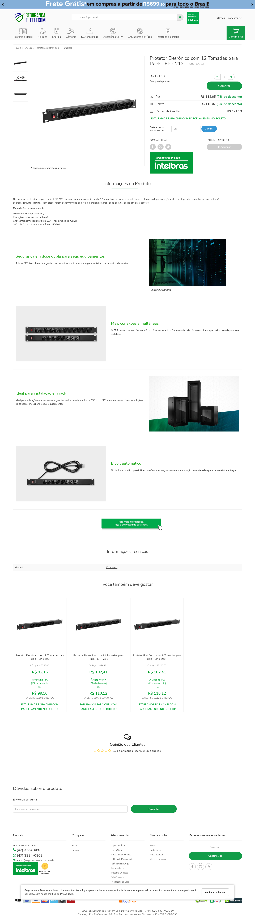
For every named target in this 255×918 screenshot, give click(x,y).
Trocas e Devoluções (121, 854)
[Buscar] (180, 17)
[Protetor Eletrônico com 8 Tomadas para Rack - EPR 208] (39, 624)
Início (74, 845)
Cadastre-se (234, 18)
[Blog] (209, 867)
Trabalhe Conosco (119, 872)
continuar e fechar (215, 892)
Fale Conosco (117, 877)
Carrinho (76, 850)
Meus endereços (158, 859)
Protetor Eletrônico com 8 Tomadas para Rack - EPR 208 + (157, 657)
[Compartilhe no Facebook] (153, 147)
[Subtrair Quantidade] (217, 77)
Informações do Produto (127, 184)
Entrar (221, 18)
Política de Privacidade (60, 894)
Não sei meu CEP (157, 130)
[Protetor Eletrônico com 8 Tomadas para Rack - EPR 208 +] (157, 624)
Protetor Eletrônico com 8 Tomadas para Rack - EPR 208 (40, 657)
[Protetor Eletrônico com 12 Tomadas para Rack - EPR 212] (98, 624)
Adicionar (225, 147)
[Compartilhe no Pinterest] (168, 147)
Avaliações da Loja (120, 881)
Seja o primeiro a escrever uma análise (137, 751)
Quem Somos (117, 850)
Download (111, 567)
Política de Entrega (120, 863)
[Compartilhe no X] (161, 147)
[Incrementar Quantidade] (231, 77)
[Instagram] (200, 867)
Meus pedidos (156, 854)
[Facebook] (192, 867)
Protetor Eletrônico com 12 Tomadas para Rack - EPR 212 (98, 657)
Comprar (224, 86)
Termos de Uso (118, 868)
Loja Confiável (118, 845)
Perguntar (153, 809)
